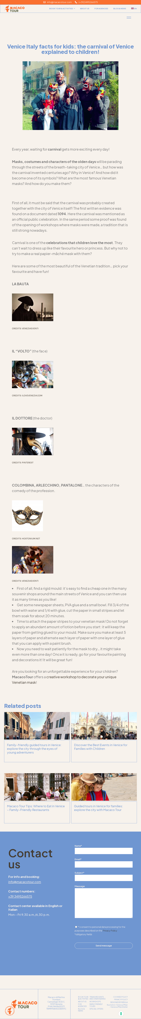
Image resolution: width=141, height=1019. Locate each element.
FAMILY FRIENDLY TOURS (96, 1005)
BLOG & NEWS (81, 1010)
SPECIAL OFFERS (96, 1009)
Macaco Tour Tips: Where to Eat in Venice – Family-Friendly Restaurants (36, 808)
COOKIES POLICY (120, 997)
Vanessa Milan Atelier (119, 1007)
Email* (78, 859)
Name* (78, 845)
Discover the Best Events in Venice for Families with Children (100, 747)
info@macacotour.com (59, 2)
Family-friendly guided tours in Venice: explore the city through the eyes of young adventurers (34, 748)
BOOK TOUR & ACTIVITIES (83, 998)
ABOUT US (82, 1002)
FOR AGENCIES (82, 1005)
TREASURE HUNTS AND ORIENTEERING (98, 998)
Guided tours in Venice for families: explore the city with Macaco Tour (98, 808)
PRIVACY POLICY (121, 1000)
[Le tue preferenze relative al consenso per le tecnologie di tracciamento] (121, 1013)
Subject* (79, 872)
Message (80, 886)
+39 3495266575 (20, 896)
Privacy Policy (110, 930)
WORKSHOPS (95, 1002)
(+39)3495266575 (87, 2)
